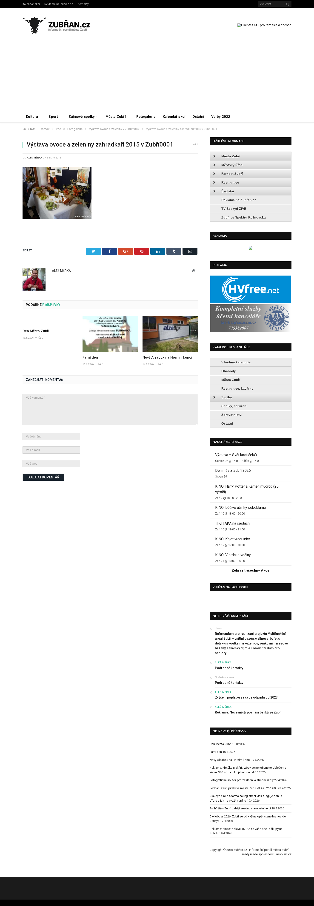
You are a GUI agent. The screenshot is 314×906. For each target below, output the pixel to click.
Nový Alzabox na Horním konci (167, 357)
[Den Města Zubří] (50, 320)
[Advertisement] (157, 76)
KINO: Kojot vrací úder (232, 539)
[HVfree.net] (250, 302)
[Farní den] (110, 334)
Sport (53, 117)
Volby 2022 (220, 117)
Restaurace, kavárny (237, 388)
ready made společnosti (258, 854)
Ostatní (198, 117)
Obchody (228, 371)
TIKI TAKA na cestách (232, 523)
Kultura (32, 117)
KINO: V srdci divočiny (233, 555)
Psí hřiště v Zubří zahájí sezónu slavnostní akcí (240, 808)
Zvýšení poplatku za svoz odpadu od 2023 (246, 697)
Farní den (90, 357)
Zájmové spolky (82, 117)
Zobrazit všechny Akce (250, 570)
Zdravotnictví (231, 415)
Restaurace (230, 182)
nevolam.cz (283, 854)
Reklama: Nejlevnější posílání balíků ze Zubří (248, 712)
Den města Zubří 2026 (233, 470)
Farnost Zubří (232, 173)
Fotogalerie (146, 117)
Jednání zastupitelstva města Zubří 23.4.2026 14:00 (243, 788)
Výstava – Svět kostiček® (236, 455)
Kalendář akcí (31, 4)
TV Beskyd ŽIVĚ (233, 208)
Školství (227, 191)
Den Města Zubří (36, 331)
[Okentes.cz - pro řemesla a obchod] (250, 248)
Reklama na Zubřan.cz (58, 4)
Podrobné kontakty (229, 668)
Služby (226, 397)
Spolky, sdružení (234, 406)
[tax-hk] (250, 331)
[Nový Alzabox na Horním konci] (170, 334)
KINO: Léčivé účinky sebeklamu (240, 507)
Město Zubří (116, 117)
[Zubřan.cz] (61, 25)
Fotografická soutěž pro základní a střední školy (242, 780)
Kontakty (83, 4)
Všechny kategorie (236, 362)
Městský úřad (232, 165)
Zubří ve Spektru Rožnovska (243, 217)
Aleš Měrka (34, 157)
